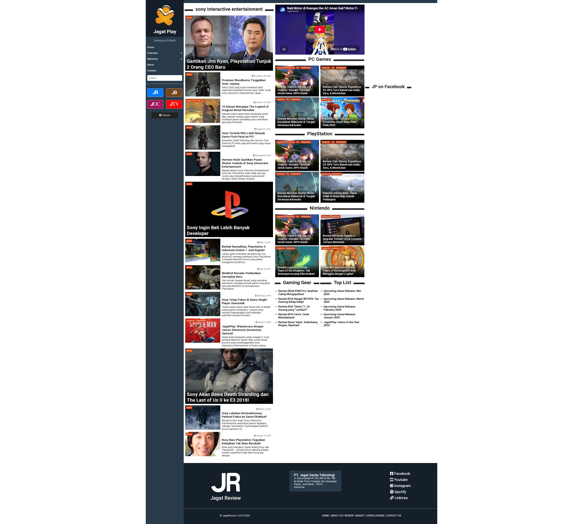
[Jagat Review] (155, 95)
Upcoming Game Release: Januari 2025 (340, 316)
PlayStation (201, 320)
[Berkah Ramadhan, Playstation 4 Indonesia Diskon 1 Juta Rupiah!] (202, 262)
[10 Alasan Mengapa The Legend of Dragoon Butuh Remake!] (202, 122)
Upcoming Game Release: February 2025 (340, 308)
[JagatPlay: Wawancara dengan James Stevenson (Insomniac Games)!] (202, 341)
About (150, 64)
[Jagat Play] (225, 493)
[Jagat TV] (174, 106)
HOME (325, 515)
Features (191, 101)
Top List (200, 101)
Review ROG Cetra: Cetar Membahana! (293, 316)
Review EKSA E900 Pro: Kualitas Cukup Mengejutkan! (298, 292)
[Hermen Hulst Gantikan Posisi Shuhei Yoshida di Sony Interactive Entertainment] (202, 175)
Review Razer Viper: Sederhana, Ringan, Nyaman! (298, 324)
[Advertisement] (388, 62)
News (189, 18)
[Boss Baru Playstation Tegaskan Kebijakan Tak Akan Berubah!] (202, 455)
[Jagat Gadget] (174, 95)
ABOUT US (337, 515)
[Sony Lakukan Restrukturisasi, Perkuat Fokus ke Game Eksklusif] (202, 428)
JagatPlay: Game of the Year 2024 (341, 324)
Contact (151, 70)
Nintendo (290, 68)
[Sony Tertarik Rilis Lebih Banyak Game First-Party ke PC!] (202, 148)
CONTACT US (393, 515)
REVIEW (349, 515)
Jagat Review (225, 498)
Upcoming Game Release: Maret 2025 (344, 300)
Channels (152, 53)
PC (298, 68)
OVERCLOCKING (375, 515)
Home (150, 47)
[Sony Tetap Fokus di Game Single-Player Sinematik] (202, 315)
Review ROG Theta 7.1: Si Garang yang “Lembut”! (294, 308)
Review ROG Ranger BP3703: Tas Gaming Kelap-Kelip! (298, 300)
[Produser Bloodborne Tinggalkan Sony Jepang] (202, 95)
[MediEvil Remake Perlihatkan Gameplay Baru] (202, 288)
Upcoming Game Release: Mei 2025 (342, 292)
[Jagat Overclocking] (155, 106)
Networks (152, 58)
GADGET (360, 515)
